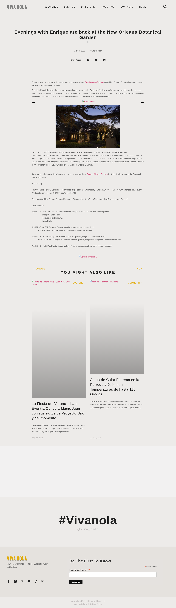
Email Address (79, 570)
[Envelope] (42, 581)
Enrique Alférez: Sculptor (97, 174)
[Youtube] (29, 581)
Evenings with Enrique (94, 82)
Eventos (69, 7)
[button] (88, 59)
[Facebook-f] (8, 581)
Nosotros (108, 7)
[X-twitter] (22, 581)
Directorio (88, 7)
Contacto (127, 7)
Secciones (51, 7)
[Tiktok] (35, 581)
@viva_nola (88, 529)
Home (142, 7)
